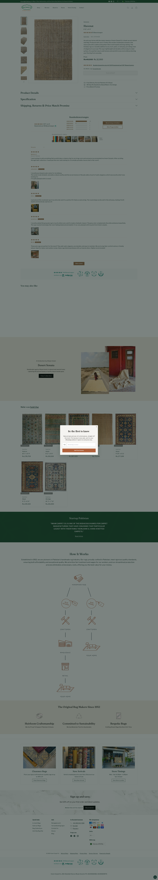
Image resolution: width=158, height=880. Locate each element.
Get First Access (79, 450)
